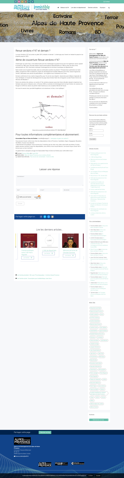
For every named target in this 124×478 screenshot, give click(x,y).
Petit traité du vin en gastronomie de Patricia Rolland (99, 269)
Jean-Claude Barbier (95, 350)
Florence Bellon (26, 153)
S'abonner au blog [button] (45, 432)
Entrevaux (92, 337)
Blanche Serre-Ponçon (95, 324)
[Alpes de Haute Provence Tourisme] (32, 1)
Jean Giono (93, 353)
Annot (101, 314)
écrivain (103, 397)
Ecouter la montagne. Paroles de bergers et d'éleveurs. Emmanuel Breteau (99, 205)
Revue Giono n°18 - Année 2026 (99, 175)
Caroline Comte (94, 327)
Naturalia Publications (95, 366)
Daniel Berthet (93, 330)
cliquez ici (83, 475)
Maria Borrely (93, 360)
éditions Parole (94, 407)
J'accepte (98, 475)
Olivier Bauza (93, 369)
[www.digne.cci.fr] (78, 463)
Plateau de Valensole (95, 379)
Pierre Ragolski (94, 376)
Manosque (101, 356)
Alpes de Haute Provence (31, 155)
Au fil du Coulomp (94, 317)
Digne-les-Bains (103, 330)
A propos (102, 7)
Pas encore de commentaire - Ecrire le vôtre (42, 156)
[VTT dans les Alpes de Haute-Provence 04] (29, 1)
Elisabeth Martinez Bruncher (97, 334)
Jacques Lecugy (94, 343)
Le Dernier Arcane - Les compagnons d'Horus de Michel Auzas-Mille (99, 245)
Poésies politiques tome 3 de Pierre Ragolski (28, 253)
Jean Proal (100, 353)
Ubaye (91, 397)
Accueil (16, 27)
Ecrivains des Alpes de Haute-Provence (30, 27)
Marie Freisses (94, 249)
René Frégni (93, 386)
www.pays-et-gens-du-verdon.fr (59, 138)
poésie (104, 379)
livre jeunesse (93, 356)
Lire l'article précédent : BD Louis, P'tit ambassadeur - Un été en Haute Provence (38, 275)
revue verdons (42, 155)
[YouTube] (25, 1)
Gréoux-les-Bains (94, 340)
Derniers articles (93, 7)
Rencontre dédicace (95, 382)
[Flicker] (19, 1)
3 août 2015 (35, 153)
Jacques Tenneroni (94, 346)
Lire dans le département (78, 7)
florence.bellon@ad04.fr (22, 456)
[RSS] (22, 1)
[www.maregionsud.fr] (62, 463)
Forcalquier (100, 337)
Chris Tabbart (103, 327)
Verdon (49, 155)
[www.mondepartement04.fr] (46, 464)
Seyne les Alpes (94, 389)
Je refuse (90, 475)
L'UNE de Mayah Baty (49, 250)
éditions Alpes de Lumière (96, 403)
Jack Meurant (104, 340)
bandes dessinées (94, 321)
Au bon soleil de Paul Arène (98, 189)
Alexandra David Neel (95, 308)
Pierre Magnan (103, 373)
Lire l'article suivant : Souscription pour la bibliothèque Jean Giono (34, 278)
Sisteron (102, 389)
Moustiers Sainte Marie (95, 363)
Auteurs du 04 (65, 7)
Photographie (102, 369)
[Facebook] (15, 1)
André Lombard (94, 314)
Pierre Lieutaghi (94, 373)
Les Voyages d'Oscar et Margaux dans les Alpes (98, 288)
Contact (107, 1)
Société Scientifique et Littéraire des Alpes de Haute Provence (98, 393)
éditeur (92, 400)
